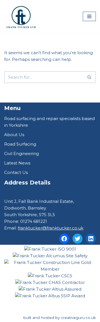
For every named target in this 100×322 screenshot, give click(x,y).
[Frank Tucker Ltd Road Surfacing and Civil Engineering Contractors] (21, 16)
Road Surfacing (20, 144)
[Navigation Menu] (89, 16)
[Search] (89, 77)
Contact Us (16, 172)
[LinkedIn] (91, 239)
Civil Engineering (21, 153)
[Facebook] (64, 239)
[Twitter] (77, 239)
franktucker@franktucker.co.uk (50, 228)
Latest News (17, 163)
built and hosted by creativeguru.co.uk (59, 317)
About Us (14, 134)
